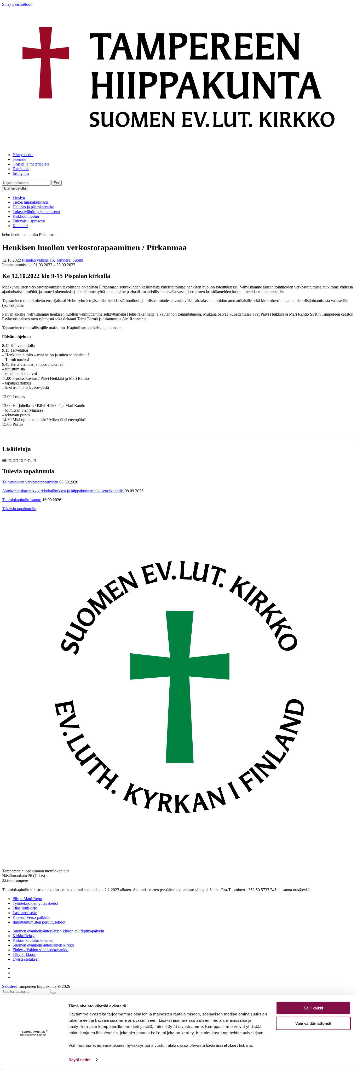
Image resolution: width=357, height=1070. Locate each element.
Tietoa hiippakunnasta (31, 202)
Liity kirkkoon (24, 954)
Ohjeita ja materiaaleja (31, 164)
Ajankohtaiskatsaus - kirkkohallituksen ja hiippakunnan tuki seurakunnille (63, 491)
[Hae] (53, 993)
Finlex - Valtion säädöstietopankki (40, 950)
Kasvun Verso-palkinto (31, 917)
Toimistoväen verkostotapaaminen (30, 482)
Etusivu (19, 197)
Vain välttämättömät (313, 1023)
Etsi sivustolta (15, 188)
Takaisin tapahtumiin (19, 508)
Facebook (21, 169)
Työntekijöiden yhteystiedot (35, 903)
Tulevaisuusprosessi (29, 221)
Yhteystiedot (23, 154)
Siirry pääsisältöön (17, 4)
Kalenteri (20, 225)
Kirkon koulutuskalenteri (33, 940)
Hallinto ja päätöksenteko (33, 207)
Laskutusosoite (25, 913)
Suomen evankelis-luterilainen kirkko (43, 945)
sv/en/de (19, 159)
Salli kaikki (313, 1008)
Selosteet (9, 986)
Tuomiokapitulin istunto (21, 500)
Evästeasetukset (25, 959)
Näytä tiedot (79, 1059)
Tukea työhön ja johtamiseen (36, 211)
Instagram (21, 173)
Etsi (57, 183)
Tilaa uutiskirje (25, 908)
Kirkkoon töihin (26, 216)
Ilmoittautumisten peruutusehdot (39, 922)
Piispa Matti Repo (27, 898)
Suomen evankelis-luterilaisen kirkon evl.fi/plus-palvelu (58, 931)
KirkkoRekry (23, 935)
